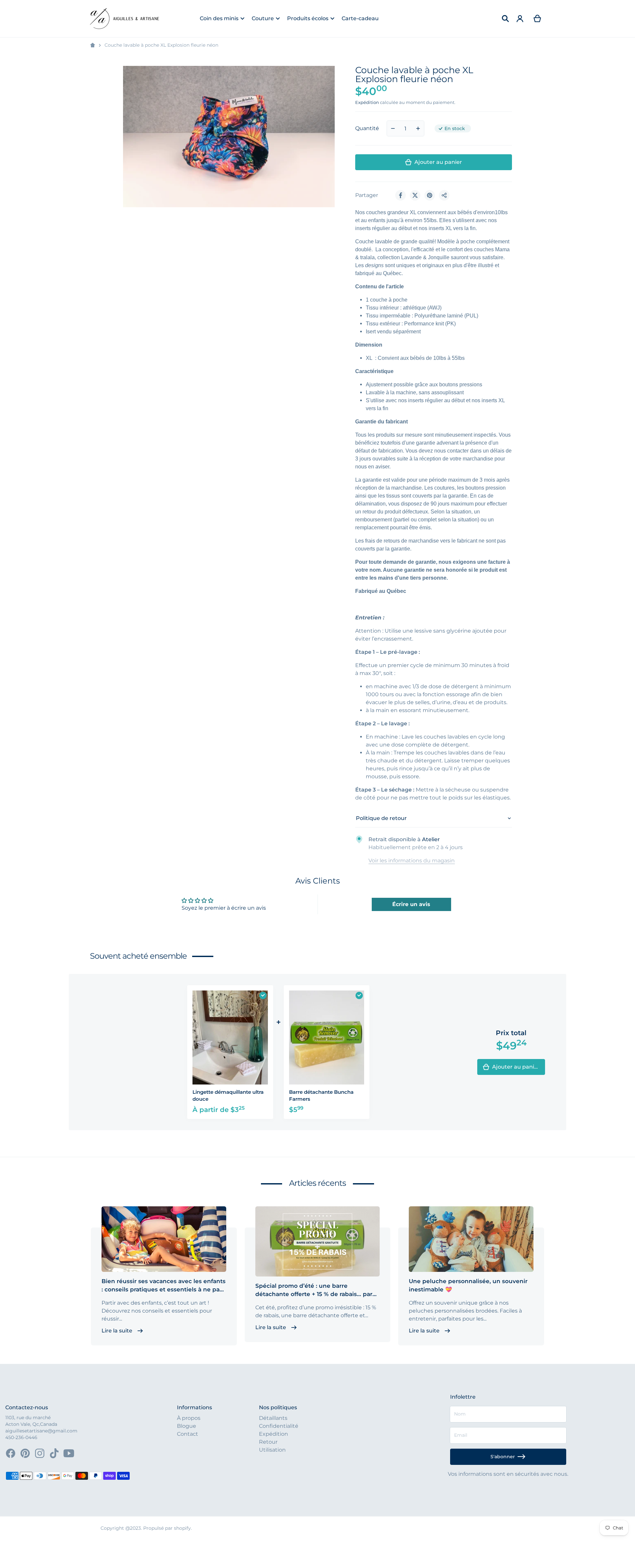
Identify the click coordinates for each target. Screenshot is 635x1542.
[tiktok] (54, 1453)
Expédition (367, 102)
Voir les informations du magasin (411, 860)
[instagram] (39, 1453)
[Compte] (520, 18)
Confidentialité (278, 1426)
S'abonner (502, 1457)
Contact (187, 1434)
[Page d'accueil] (92, 45)
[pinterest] (25, 1453)
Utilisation (272, 1450)
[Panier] (537, 18)
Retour (268, 1442)
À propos (188, 1418)
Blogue (186, 1426)
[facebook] (10, 1453)
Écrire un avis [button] (411, 904)
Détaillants (273, 1418)
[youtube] (69, 1453)
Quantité (367, 128)
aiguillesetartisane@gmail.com (41, 1431)
